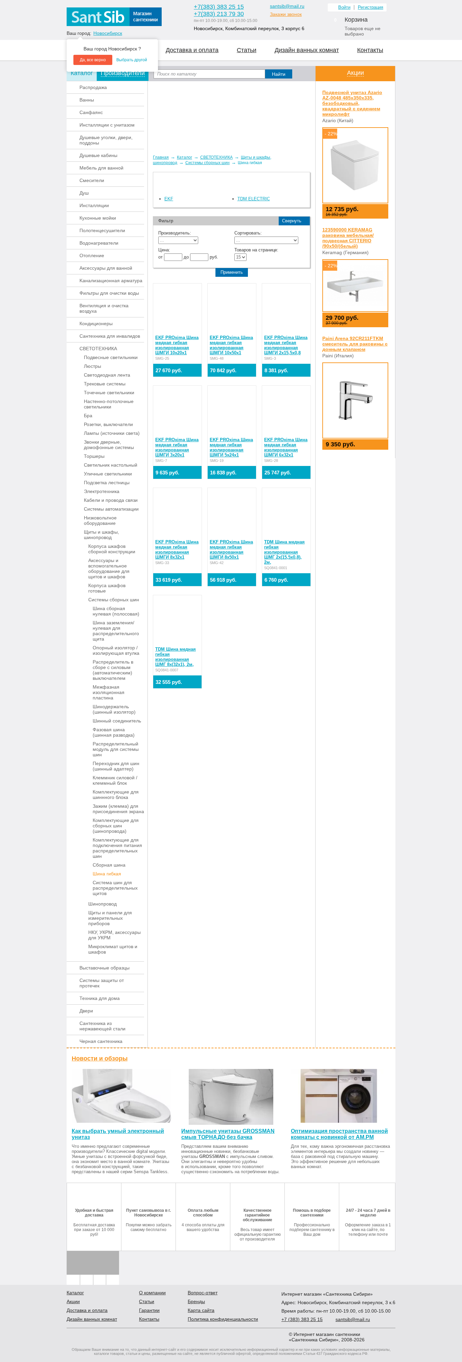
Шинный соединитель (117, 720)
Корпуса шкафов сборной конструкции (111, 548)
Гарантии (149, 1310)
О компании (152, 1292)
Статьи (246, 50)
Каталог (184, 157)
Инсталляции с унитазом (107, 125)
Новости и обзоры (100, 1058)
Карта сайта (201, 1310)
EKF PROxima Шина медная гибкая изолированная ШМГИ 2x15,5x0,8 (285, 345)
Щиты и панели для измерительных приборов (110, 918)
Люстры (92, 366)
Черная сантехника (100, 1041)
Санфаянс (91, 112)
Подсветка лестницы (107, 482)
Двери (86, 1010)
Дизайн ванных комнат (307, 50)
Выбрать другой (131, 60)
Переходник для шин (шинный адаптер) (116, 766)
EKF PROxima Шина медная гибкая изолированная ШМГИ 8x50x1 (231, 549)
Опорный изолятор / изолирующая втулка (116, 650)
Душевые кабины (98, 155)
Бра (88, 415)
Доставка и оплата (192, 50)
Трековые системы (104, 383)
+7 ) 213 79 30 (219, 13)
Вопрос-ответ (202, 1292)
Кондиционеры (96, 323)
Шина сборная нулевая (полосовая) (116, 611)
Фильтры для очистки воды (109, 293)
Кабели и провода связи (111, 500)
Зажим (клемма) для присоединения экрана (118, 808)
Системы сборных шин (113, 599)
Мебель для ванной (101, 168)
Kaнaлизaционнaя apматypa (110, 280)
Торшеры (94, 456)
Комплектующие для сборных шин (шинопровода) (116, 826)
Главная (161, 157)
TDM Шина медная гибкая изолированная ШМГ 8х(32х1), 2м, (175, 657)
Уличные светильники (108, 473)
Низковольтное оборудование (100, 520)
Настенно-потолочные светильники (109, 404)
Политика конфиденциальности (223, 1319)
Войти (344, 7)
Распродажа (93, 87)
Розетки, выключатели (108, 424)
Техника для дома (99, 998)
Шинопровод (102, 904)
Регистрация (370, 7)
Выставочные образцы (104, 967)
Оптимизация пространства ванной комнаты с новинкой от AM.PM (339, 1134)
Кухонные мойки (97, 218)
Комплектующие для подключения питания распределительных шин (117, 848)
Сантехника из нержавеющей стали (102, 1026)
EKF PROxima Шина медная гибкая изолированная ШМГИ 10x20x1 (177, 345)
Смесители (91, 180)
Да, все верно (93, 60)
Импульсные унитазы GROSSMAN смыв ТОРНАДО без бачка (228, 1134)
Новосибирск (107, 33)
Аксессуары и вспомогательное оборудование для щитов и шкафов (109, 568)
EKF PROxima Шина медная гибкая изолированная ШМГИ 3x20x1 (177, 447)
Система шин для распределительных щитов (115, 888)
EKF (168, 198)
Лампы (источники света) (112, 433)
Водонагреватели (98, 243)
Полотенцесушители (102, 230)
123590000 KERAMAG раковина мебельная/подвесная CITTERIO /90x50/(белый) (348, 238)
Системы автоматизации (111, 509)
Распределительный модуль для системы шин (116, 749)
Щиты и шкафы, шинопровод (101, 534)
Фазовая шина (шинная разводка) (114, 732)
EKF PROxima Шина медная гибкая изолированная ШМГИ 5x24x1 (231, 447)
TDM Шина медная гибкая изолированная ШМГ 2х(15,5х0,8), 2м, (284, 552)
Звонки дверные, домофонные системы (109, 444)
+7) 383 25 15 (302, 1319)
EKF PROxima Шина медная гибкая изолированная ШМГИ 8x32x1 (177, 549)
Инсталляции (94, 205)
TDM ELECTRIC (253, 198)
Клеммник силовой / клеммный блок (115, 780)
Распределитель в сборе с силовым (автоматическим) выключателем (113, 670)
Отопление (91, 255)
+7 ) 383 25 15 (219, 6)
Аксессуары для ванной (105, 268)
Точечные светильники (109, 392)
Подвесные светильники (111, 357)
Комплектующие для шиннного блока (116, 794)
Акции (355, 72)
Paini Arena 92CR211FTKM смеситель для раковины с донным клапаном (355, 344)
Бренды (196, 1301)
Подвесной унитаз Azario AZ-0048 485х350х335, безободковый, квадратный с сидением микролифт (352, 103)
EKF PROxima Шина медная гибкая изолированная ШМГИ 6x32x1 (285, 447)
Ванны (86, 100)
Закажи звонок (286, 14)
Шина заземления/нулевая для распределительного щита (116, 631)
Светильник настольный (110, 465)
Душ (84, 193)
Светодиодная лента (107, 375)
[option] (231, 115)
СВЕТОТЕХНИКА (98, 348)
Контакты (370, 50)
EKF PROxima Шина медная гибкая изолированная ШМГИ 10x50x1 (231, 345)
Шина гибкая (107, 873)
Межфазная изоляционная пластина (108, 692)
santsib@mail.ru (287, 6)
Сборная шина (109, 865)
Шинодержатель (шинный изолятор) (114, 709)
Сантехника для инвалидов (109, 336)
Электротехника (101, 491)
